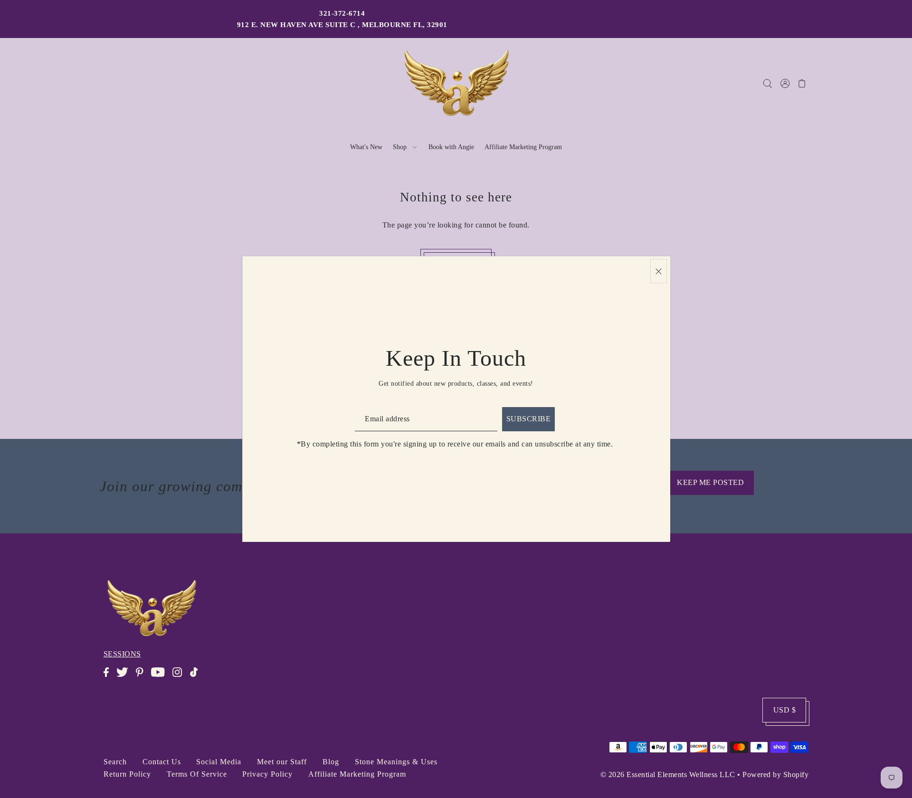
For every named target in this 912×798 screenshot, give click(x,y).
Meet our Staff (282, 762)
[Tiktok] (196, 677)
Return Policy (127, 774)
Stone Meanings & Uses (396, 762)
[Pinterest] (142, 677)
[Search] (767, 83)
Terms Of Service (197, 774)
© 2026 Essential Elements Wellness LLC (667, 774)
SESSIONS (122, 654)
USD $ (784, 710)
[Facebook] (109, 677)
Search (115, 762)
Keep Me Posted (710, 482)
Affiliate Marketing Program (357, 774)
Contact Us (161, 762)
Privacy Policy (267, 774)
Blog (331, 762)
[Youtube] (161, 677)
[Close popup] (658, 271)
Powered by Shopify (775, 774)
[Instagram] (180, 677)
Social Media (218, 762)
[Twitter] (125, 677)
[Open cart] (802, 83)
